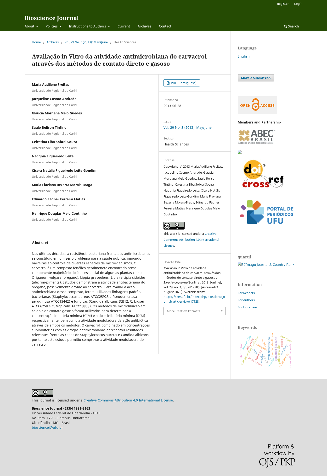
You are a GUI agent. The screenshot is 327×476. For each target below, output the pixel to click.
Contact (165, 26)
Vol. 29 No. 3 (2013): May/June (86, 42)
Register (283, 3)
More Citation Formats (183, 311)
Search (293, 26)
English (244, 56)
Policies (52, 26)
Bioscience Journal (52, 18)
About (30, 26)
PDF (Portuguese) (183, 83)
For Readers (246, 293)
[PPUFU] (266, 227)
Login (298, 3)
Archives (144, 26)
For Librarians (247, 307)
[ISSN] (240, 152)
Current (124, 26)
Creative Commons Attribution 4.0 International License (191, 239)
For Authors (246, 300)
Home (36, 42)
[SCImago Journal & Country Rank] (266, 264)
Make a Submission (256, 78)
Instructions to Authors (88, 26)
